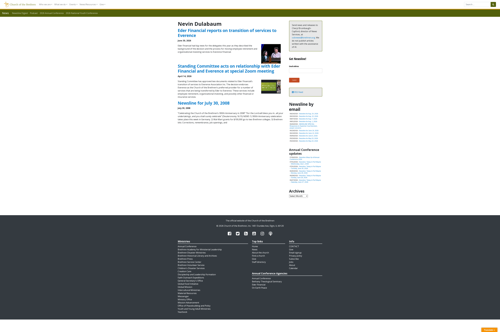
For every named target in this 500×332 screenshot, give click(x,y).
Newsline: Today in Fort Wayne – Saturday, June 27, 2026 (305, 181)
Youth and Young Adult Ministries (194, 308)
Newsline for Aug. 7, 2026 (308, 119)
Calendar (293, 268)
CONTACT (294, 246)
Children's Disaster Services (191, 268)
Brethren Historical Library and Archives (197, 255)
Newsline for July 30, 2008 (204, 103)
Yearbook (182, 312)
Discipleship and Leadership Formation (197, 274)
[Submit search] (493, 4)
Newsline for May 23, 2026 (308, 138)
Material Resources (187, 293)
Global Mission (185, 287)
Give (102, 4)
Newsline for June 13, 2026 (308, 133)
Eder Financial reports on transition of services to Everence (227, 33)
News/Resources (88, 4)
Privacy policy (295, 255)
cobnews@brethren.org (303, 37)
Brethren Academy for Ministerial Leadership (200, 249)
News (254, 249)
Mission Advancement (188, 302)
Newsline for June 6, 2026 (308, 136)
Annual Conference (187, 246)
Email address (294, 66)
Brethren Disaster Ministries (192, 252)
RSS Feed (298, 92)
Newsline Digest (20, 13)
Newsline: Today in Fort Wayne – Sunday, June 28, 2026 (305, 176)
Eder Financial (258, 284)
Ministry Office (185, 299)
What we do (60, 4)
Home (255, 246)
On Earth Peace (259, 287)
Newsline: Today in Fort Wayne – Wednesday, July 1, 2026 (305, 163)
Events (72, 4)
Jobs (291, 262)
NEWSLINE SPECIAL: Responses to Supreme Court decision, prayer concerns (303, 126)
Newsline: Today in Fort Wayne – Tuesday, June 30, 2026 (305, 167)
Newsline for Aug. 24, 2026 (308, 114)
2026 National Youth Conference (82, 13)
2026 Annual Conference (52, 13)
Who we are (45, 4)
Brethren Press (185, 258)
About (292, 265)
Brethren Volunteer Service (191, 265)
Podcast (34, 13)
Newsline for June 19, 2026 (308, 131)
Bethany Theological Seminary (267, 281)
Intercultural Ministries (189, 290)
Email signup (295, 252)
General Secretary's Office (190, 280)
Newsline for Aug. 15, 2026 (308, 116)
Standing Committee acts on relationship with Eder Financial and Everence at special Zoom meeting (229, 68)
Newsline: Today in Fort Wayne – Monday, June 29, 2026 (305, 172)
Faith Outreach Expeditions (191, 277)
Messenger (183, 296)
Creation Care (184, 271)
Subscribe (294, 258)
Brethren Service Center (189, 262)
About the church (260, 252)
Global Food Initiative (188, 283)
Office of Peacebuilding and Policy (194, 305)
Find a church (258, 255)
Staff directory (259, 262)
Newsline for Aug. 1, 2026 (308, 121)
